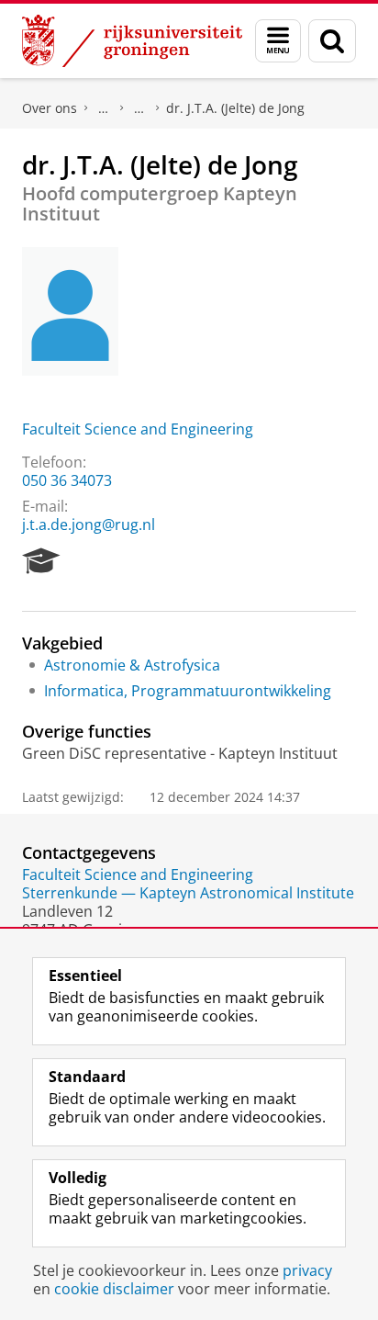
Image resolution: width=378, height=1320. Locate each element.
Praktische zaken (103, 108)
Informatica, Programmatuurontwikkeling (187, 691)
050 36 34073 (67, 480)
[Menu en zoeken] (278, 41)
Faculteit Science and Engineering (137, 429)
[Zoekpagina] (332, 41)
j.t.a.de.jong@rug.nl (88, 524)
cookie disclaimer (114, 1289)
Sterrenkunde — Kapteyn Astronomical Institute (188, 893)
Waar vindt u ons (139, 108)
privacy (307, 1270)
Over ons (49, 108)
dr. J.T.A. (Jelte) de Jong (235, 108)
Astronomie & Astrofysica (132, 665)
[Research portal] (41, 561)
